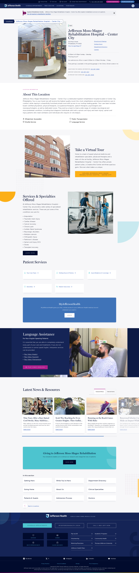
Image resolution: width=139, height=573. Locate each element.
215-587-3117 (85, 72)
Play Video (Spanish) (31, 357)
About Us (60, 489)
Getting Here (29, 481)
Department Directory (100, 47)
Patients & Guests (31, 498)
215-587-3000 (95, 69)
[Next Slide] (119, 414)
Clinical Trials (43, 1)
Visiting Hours (98, 44)
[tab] (99, 391)
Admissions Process (64, 498)
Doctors (91, 498)
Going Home (29, 489)
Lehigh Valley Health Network (79, 1)
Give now (54, 1)
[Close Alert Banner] (114, 13)
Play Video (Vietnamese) (32, 359)
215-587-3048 (89, 75)
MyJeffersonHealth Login (127, 1)
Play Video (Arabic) (31, 354)
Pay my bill (64, 1)
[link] (39, 14)
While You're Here (63, 481)
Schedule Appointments (113, 1)
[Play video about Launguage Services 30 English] (84, 352)
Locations (9, 21)
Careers (96, 49)
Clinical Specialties (96, 489)
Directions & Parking (100, 41)
